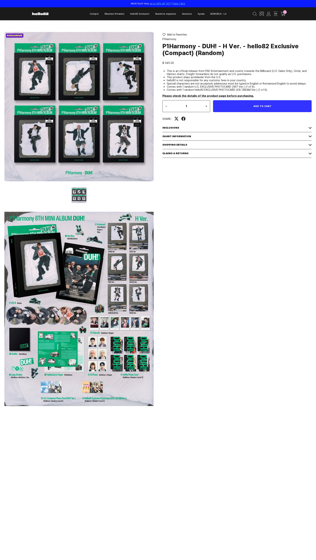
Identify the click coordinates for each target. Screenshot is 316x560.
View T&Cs (179, 3)
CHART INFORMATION (176, 136)
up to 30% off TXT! (160, 3)
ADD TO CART (262, 106)
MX (275, 13)
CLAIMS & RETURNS (175, 153)
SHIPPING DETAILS (174, 144)
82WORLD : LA (218, 13)
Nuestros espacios (165, 13)
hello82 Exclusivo (139, 13)
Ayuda (201, 13)
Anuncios (187, 13)
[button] (174, 34)
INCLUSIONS (170, 127)
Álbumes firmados (114, 13)
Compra (94, 13)
